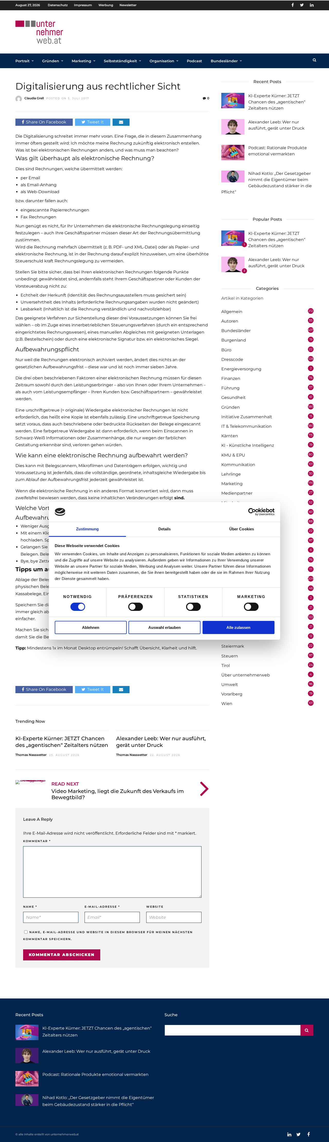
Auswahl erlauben (164, 627)
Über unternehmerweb (245, 675)
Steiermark (232, 646)
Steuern (229, 656)
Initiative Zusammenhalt (246, 416)
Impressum (83, 5)
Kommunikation (238, 464)
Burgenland (233, 340)
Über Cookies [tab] (241, 529)
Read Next (65, 784)
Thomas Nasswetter (31, 755)
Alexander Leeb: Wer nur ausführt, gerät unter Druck (96, 1051)
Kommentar (37, 841)
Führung (230, 388)
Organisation (162, 61)
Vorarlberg (231, 694)
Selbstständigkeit (120, 61)
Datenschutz (58, 5)
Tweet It (95, 122)
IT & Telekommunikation (246, 426)
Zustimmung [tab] (87, 529)
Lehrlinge (231, 474)
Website (154, 906)
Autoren (229, 321)
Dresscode (232, 359)
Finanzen (230, 378)
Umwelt (229, 684)
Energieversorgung (241, 369)
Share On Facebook (46, 122)
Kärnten (229, 435)
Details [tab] (164, 529)
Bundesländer (224, 61)
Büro (226, 349)
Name (30, 906)
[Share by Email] (121, 122)
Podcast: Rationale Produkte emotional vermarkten (95, 1074)
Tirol (225, 665)
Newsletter (128, 5)
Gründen (50, 61)
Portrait (22, 61)
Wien (226, 703)
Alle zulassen (238, 627)
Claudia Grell (34, 98)
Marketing (81, 61)
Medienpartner (236, 493)
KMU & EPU (233, 455)
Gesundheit (233, 397)
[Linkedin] (312, 5)
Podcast (194, 61)
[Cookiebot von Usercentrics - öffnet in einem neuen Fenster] (252, 512)
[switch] (135, 607)
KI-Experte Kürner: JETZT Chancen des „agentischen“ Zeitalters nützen (276, 102)
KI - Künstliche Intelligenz (247, 445)
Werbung (105, 5)
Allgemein (231, 311)
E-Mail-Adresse (102, 906)
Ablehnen (90, 627)
